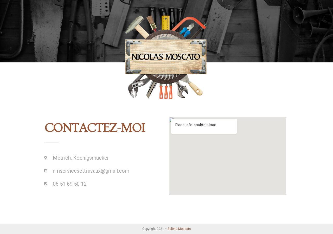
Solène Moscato (179, 229)
